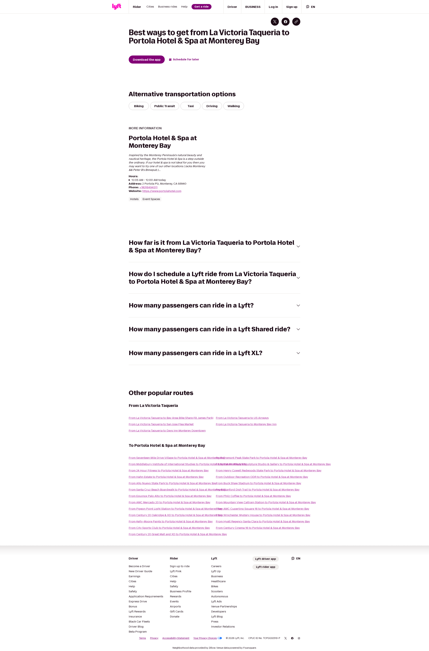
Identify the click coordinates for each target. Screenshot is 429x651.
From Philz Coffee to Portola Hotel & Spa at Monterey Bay (253, 496)
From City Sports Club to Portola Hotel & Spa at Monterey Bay (169, 528)
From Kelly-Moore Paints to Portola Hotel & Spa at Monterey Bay (171, 521)
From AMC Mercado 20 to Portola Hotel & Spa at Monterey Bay (169, 502)
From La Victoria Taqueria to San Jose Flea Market (161, 424)
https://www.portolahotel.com (161, 191)
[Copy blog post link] (296, 22)
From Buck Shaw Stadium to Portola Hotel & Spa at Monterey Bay (258, 483)
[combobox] (310, 7)
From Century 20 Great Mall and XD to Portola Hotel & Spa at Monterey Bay (178, 534)
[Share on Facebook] (286, 22)
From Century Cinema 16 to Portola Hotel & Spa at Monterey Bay (258, 528)
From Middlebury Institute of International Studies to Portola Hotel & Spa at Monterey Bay (188, 464)
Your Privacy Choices (205, 638)
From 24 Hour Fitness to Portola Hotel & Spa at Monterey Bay (169, 470)
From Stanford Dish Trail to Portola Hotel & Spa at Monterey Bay (257, 490)
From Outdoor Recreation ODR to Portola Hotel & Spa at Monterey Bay (262, 477)
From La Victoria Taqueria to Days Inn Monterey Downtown (167, 431)
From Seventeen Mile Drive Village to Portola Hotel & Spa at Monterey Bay (177, 458)
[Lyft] (116, 6)
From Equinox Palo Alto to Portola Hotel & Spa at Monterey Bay (170, 496)
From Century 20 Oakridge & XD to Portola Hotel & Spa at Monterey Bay (176, 515)
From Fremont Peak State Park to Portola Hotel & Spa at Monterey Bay (261, 458)
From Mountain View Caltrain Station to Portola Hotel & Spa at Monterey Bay (266, 502)
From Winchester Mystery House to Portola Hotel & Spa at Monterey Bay (263, 515)
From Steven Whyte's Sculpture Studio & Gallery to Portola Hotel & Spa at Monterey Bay (273, 464)
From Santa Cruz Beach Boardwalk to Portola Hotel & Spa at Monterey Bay (177, 490)
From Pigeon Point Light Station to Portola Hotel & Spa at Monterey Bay (175, 509)
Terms (142, 638)
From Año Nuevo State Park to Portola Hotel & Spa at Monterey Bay (173, 483)
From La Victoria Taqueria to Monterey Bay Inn (246, 424)
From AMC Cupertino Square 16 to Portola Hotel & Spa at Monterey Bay (262, 509)
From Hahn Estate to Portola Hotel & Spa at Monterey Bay (166, 477)
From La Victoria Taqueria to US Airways (242, 418)
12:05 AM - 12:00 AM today (149, 180)
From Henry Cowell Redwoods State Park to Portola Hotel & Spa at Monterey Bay (268, 470)
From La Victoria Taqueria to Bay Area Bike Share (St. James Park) (171, 418)
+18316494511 (148, 187)
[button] (214, 246)
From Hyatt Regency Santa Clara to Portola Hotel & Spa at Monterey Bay (263, 521)
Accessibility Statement (175, 638)
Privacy (154, 638)
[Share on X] (275, 22)
